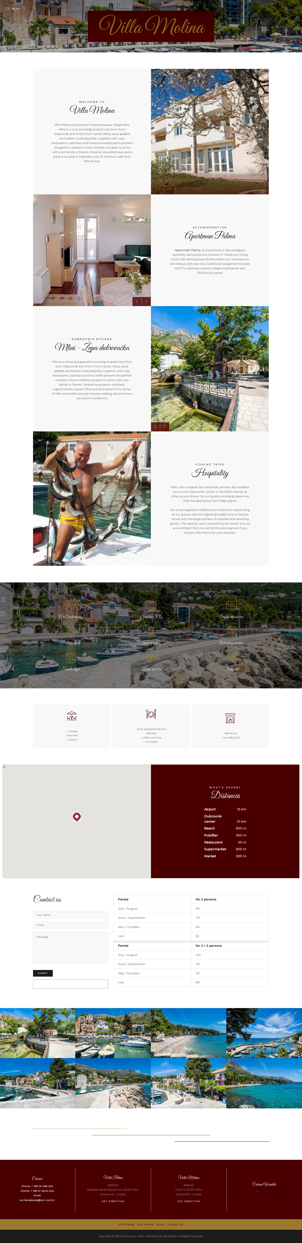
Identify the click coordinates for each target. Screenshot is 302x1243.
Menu (16, 8)
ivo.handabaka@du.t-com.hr (37, 1200)
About (160, 1224)
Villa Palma (126, 1224)
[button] (77, 817)
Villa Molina (145, 1224)
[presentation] (137, 301)
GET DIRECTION (113, 1201)
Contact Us (175, 1224)
